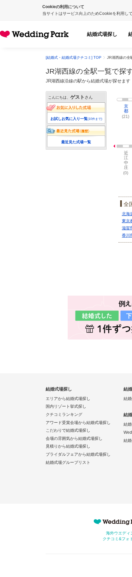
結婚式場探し (102, 34)
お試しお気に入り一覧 (76, 119)
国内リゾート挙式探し (66, 406)
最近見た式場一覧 (76, 142)
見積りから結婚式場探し (68, 446)
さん (81, 97)
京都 (126, 109)
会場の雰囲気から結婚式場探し (74, 438)
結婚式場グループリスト (68, 462)
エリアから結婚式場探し (68, 398)
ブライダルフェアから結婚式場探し (78, 454)
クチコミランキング (64, 414)
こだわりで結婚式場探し (68, 430)
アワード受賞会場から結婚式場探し (78, 422)
